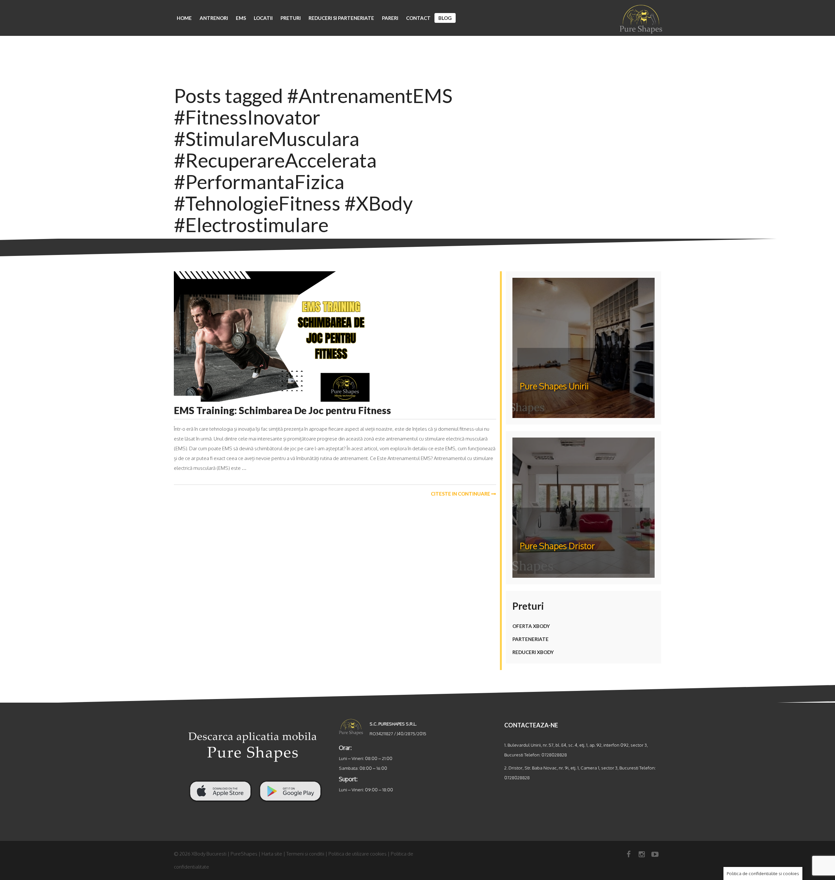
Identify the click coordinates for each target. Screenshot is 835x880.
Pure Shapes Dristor (557, 545)
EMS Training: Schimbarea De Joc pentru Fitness (282, 410)
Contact (418, 18)
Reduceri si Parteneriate (341, 18)
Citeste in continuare (461, 494)
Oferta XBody (531, 626)
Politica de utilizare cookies (357, 854)
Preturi (291, 18)
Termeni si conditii (305, 854)
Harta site (272, 854)
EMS (241, 18)
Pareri (390, 18)
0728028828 (554, 754)
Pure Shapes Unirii (554, 385)
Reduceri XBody (533, 652)
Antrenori (214, 18)
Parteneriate (530, 639)
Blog (445, 18)
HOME (184, 18)
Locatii (263, 18)
